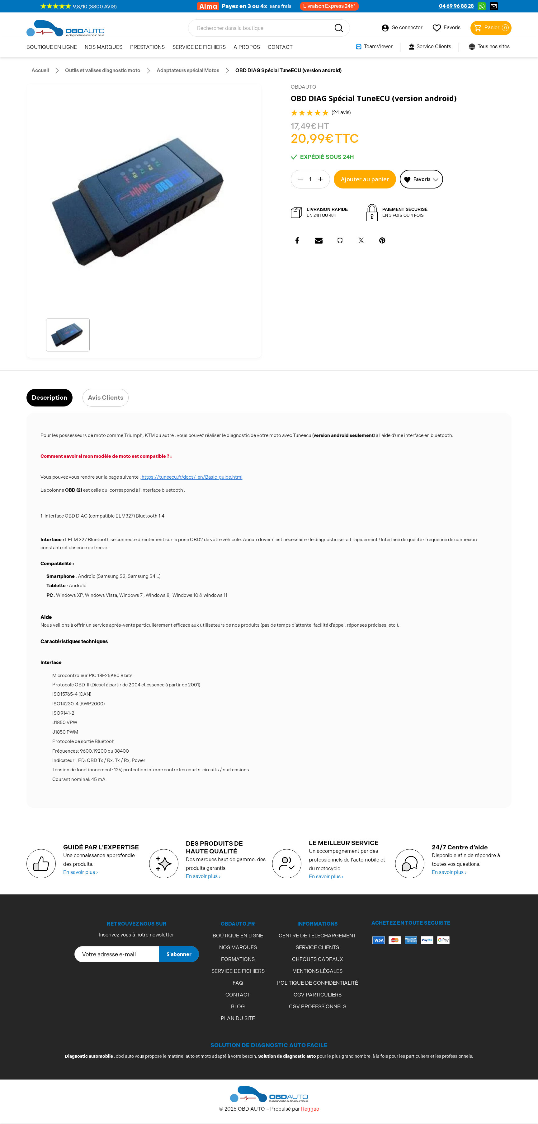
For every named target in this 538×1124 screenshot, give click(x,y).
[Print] (340, 240)
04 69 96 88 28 (456, 6)
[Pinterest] (382, 240)
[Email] (319, 240)
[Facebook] (297, 240)
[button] (68, 334)
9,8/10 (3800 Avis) (95, 7)
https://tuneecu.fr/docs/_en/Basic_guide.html (192, 477)
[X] (361, 240)
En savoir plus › (80, 872)
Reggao (310, 1109)
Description (49, 397)
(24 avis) (341, 112)
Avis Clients (105, 397)
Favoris (422, 179)
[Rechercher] (339, 28)
